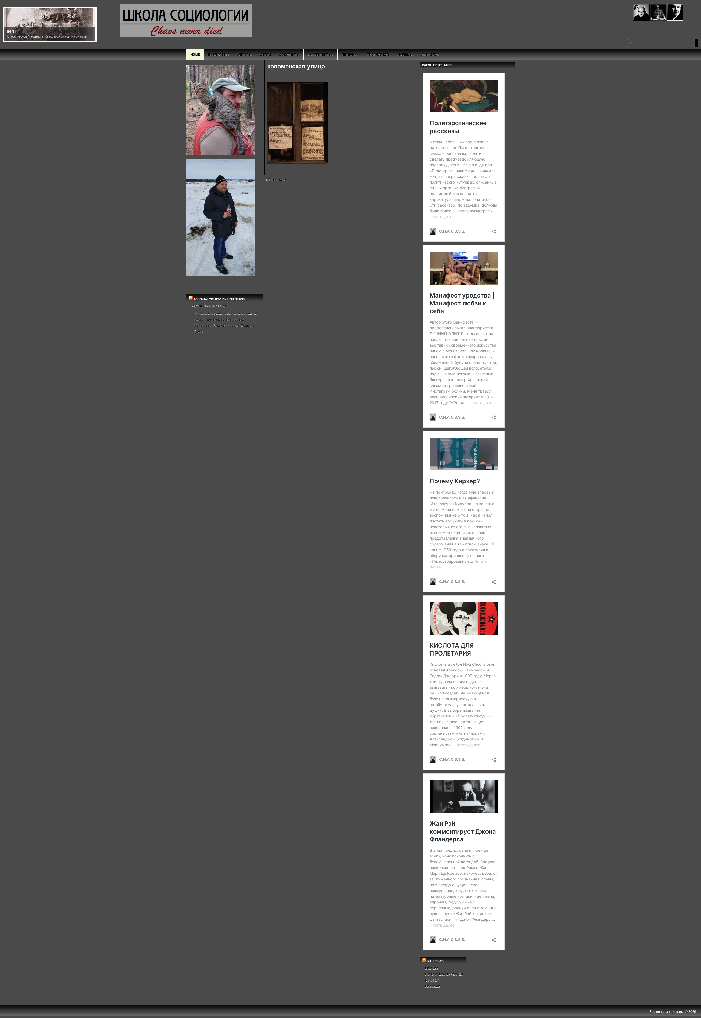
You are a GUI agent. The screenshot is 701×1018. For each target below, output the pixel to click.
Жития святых (320, 54)
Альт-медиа (277, 179)
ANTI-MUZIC (435, 960)
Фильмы (405, 54)
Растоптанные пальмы (210, 306)
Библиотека (218, 54)
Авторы (245, 54)
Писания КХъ (378, 54)
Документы (289, 54)
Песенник (350, 54)
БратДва (431, 968)
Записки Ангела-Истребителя (219, 298)
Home (195, 54)
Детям (265, 54)
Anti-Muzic (430, 54)
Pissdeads (433, 986)
